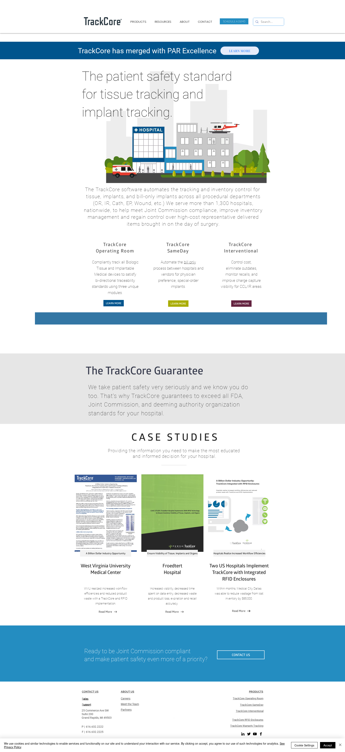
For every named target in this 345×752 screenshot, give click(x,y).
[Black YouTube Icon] (255, 734)
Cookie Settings (304, 745)
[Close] (340, 745)
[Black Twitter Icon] (249, 734)
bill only (190, 262)
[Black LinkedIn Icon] (243, 734)
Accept (327, 745)
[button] (205, 22)
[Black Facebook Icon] (261, 734)
